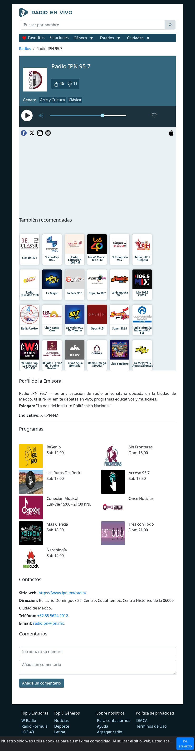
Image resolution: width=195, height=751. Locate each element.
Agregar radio (109, 732)
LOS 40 (27, 732)
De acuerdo (185, 743)
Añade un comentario (41, 683)
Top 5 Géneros (67, 713)
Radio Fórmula (34, 726)
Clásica (75, 99)
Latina (59, 732)
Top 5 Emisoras (34, 713)
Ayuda (102, 726)
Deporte (61, 726)
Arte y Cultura (52, 99)
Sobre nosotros (111, 713)
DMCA (141, 720)
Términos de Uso (151, 726)
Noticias (61, 720)
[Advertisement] (97, 42)
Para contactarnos (113, 720)
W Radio (28, 720)
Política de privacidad (155, 713)
